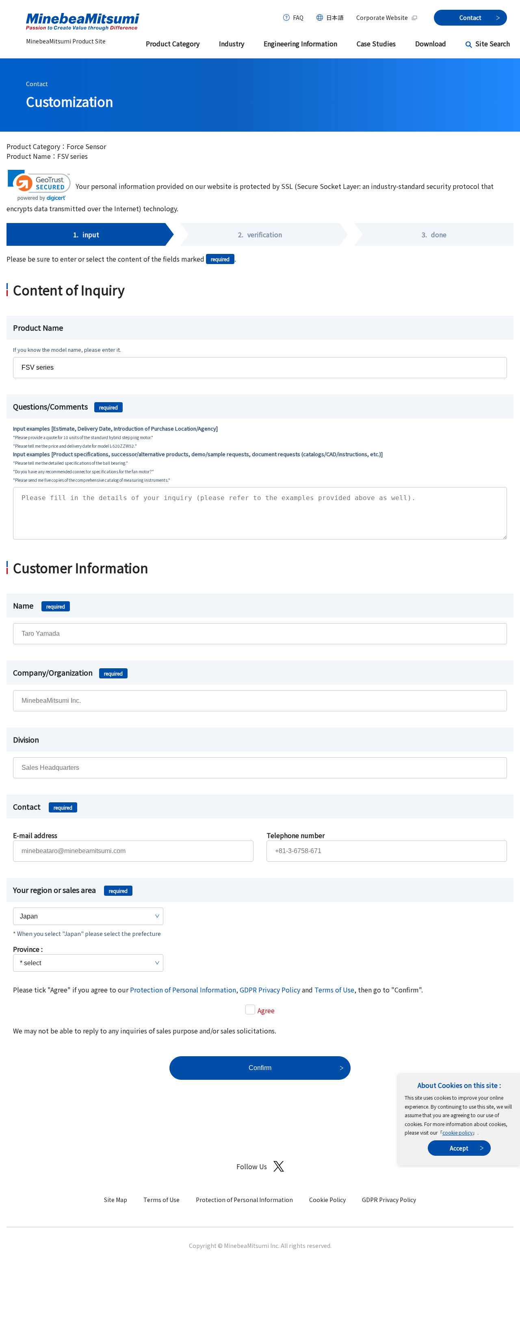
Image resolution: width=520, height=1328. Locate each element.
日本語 (334, 17)
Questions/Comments (65, 406)
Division (26, 739)
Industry (231, 43)
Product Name (38, 327)
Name (39, 605)
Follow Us (251, 1166)
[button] (39, 185)
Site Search (492, 43)
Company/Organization (68, 672)
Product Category (172, 43)
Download (430, 43)
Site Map (115, 1200)
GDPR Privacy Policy (270, 989)
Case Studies (376, 43)
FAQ (298, 17)
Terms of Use (334, 989)
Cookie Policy (327, 1200)
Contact (37, 84)
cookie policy (457, 1132)
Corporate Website (382, 17)
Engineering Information (300, 43)
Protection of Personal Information (183, 989)
